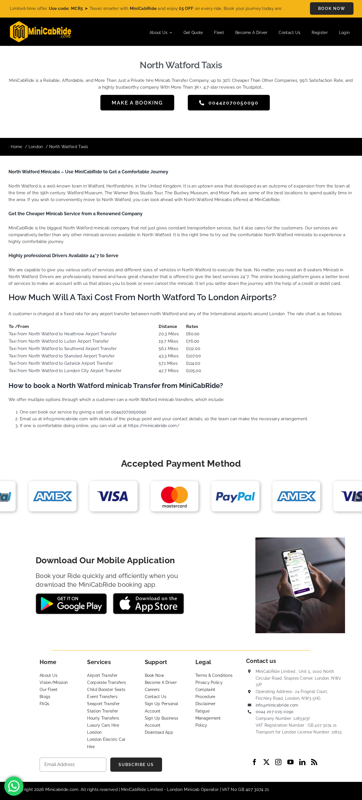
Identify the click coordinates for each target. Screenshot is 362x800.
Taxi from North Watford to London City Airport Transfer (65, 370)
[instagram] (278, 762)
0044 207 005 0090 (275, 711)
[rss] (314, 762)
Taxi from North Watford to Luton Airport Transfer (59, 341)
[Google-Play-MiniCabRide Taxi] (71, 595)
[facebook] (254, 762)
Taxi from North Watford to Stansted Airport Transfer (62, 356)
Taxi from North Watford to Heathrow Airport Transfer (63, 333)
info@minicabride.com (65, 418)
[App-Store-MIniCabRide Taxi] (148, 595)
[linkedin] (302, 762)
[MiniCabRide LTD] (40, 23)
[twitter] (266, 762)
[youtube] (290, 762)
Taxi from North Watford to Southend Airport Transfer (63, 348)
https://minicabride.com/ (154, 425)
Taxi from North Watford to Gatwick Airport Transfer (61, 363)
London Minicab (184, 789)
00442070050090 (129, 412)
